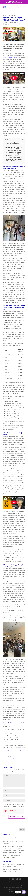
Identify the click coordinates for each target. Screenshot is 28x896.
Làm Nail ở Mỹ (6, 25)
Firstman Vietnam (20, 882)
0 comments (12, 25)
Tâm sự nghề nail (20, 22)
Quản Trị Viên (7, 22)
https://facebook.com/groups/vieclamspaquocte (14, 758)
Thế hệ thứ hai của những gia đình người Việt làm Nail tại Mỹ (14, 156)
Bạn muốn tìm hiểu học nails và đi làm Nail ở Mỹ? (14, 160)
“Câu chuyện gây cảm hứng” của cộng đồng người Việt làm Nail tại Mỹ (14, 143)
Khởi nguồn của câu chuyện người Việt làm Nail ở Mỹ (13, 153)
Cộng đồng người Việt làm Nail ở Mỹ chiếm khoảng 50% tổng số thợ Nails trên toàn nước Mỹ (14, 148)
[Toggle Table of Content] (22, 140)
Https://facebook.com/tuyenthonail (15, 750)
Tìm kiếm (22, 829)
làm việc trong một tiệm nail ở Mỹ (10, 57)
